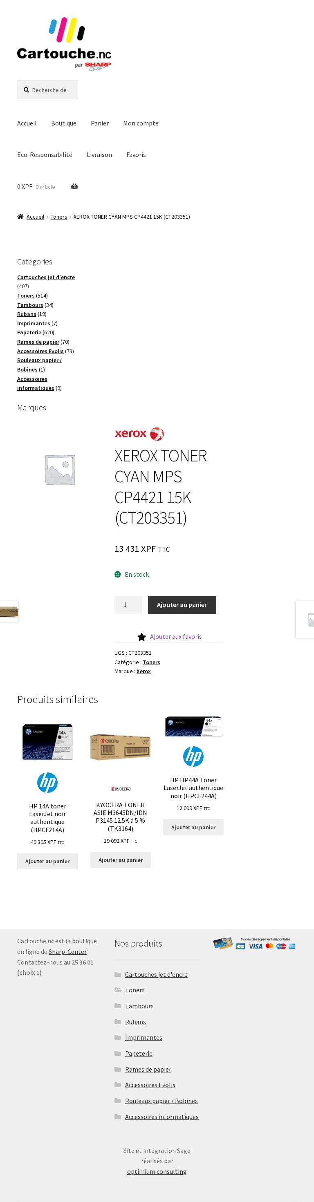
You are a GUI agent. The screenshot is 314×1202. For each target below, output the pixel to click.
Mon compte (141, 123)
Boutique (63, 123)
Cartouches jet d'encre (156, 974)
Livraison (99, 154)
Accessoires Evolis (150, 1085)
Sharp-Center (68, 951)
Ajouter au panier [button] (47, 861)
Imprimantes (143, 1037)
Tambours (139, 1006)
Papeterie (139, 1053)
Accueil (27, 123)
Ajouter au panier (182, 604)
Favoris (136, 154)
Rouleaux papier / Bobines (161, 1101)
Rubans (135, 1022)
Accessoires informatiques (162, 1116)
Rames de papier (148, 1069)
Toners (59, 216)
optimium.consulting (157, 1171)
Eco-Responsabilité (44, 154)
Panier (100, 123)
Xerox (144, 671)
